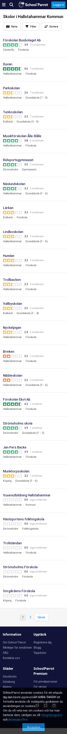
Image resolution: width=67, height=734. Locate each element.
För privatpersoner (45, 681)
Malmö (7, 687)
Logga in (58, 5)
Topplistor (40, 653)
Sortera (53, 27)
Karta (14, 27)
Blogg (37, 647)
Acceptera (33, 727)
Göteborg (9, 682)
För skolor (40, 687)
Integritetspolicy (51, 715)
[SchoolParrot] (33, 4)
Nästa (41, 617)
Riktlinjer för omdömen (17, 647)
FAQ (5, 653)
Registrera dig (43, 642)
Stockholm (10, 676)
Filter (33, 27)
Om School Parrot (14, 642)
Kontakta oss (11, 658)
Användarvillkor (18, 719)
